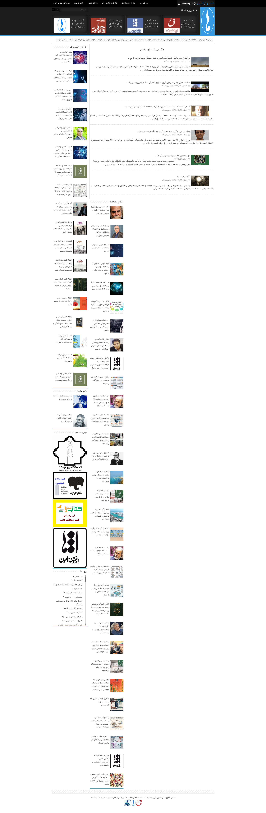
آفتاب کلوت (78, 588)
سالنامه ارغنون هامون (138, 40)
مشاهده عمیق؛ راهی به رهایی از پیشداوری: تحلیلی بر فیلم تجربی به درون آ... (158, 82)
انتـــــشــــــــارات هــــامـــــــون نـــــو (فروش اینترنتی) (78, 23)
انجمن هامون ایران (205, 40)
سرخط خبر (143, 3)
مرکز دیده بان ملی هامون (101, 40)
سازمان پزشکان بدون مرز (72, 616)
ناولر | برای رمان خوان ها (73, 620)
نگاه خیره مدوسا (183, 177)
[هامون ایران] (208, 33)
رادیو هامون (79, 3)
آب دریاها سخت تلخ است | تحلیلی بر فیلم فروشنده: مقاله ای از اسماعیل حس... (157, 107)
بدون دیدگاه (169, 61)
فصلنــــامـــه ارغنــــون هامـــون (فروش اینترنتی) (188, 23)
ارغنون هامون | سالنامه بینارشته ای (69, 584)
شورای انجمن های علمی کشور (70, 625)
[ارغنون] (139, 803)
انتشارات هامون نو (190, 40)
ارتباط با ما (61, 40)
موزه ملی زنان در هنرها (73, 597)
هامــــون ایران (205, 3)
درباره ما (70, 40)
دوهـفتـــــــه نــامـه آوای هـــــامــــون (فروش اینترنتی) (115, 23)
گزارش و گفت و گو (110, 3)
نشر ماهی (78, 576)
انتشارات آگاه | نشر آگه (73, 608)
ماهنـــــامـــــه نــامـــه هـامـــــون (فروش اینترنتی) (151, 23)
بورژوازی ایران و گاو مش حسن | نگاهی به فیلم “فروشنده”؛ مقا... (163, 131)
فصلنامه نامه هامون (155, 40)
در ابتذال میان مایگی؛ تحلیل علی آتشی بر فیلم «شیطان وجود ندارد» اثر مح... (158, 58)
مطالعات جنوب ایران (61, 3)
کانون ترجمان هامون (82, 40)
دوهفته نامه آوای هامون (172, 40)
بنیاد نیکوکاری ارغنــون (120, 40)
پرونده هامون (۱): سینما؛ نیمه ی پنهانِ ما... (172, 156)
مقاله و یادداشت (128, 3)
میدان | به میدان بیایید (73, 592)
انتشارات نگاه (77, 580)
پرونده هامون (93, 3)
